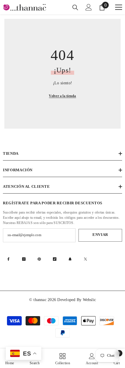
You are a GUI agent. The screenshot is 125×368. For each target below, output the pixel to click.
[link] (92, 358)
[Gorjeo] (85, 259)
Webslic (89, 300)
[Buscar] (75, 7)
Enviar (100, 235)
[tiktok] (54, 259)
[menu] (118, 7)
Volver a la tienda (62, 96)
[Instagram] (23, 259)
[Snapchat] (70, 259)
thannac (40, 300)
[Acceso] (88, 7)
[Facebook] (8, 259)
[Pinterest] (39, 259)
